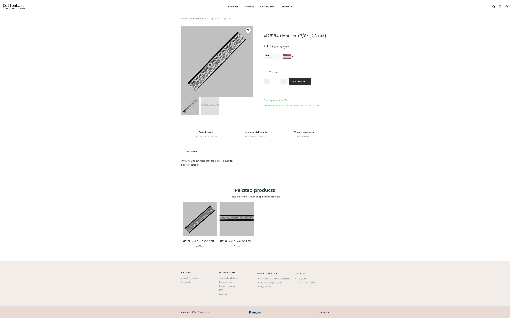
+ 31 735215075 (302, 278)
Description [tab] (191, 151)
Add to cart (300, 81)
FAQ (221, 289)
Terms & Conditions (228, 278)
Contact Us (186, 282)
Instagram (324, 312)
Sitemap (223, 293)
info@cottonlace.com (305, 282)
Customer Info (225, 282)
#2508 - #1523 (195, 18)
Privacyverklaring (227, 286)
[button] (248, 30)
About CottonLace (189, 278)
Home (184, 18)
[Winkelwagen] (506, 7)
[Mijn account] (500, 7)
